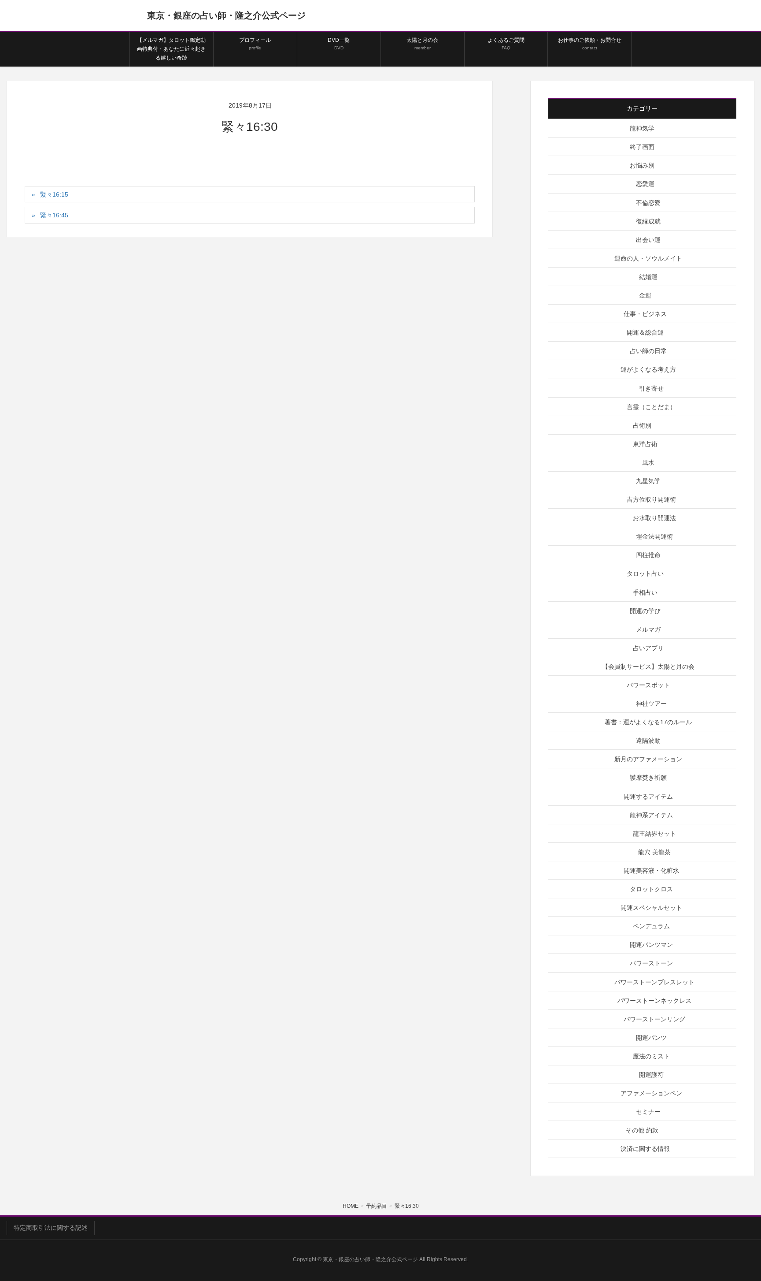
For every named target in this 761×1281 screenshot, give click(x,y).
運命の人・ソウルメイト (648, 258)
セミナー (648, 1111)
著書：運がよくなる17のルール (648, 722)
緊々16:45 (54, 215)
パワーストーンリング (654, 1019)
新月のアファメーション (648, 759)
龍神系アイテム (651, 815)
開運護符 (651, 1074)
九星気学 (648, 480)
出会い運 (648, 239)
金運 (645, 295)
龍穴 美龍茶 (654, 852)
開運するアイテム (648, 796)
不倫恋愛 (648, 202)
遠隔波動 (648, 740)
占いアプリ (648, 648)
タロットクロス (651, 889)
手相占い (645, 592)
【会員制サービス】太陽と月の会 (648, 666)
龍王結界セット (654, 833)
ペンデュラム (651, 926)
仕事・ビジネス (645, 313)
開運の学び (645, 610)
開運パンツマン (651, 944)
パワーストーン (651, 963)
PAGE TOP (735, 1235)
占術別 (642, 425)
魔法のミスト (651, 1056)
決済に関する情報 (645, 1148)
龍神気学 (642, 128)
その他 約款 (642, 1130)
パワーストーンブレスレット (654, 982)
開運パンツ (651, 1037)
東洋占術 (645, 443)
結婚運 (648, 276)
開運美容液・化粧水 (651, 870)
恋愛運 (645, 183)
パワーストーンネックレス (654, 1000)
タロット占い (645, 573)
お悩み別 (642, 165)
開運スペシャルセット (651, 907)
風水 (648, 462)
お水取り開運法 (654, 517)
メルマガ (648, 629)
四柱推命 (648, 555)
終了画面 (642, 146)
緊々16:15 (54, 194)
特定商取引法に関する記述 (51, 1227)
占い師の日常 (648, 350)
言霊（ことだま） (651, 406)
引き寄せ (651, 388)
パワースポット (648, 685)
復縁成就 (648, 221)
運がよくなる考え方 (648, 369)
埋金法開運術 (654, 536)
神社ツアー (651, 703)
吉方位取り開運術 (651, 499)
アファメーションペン (651, 1093)
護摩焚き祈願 (648, 777)
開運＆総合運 (645, 332)
